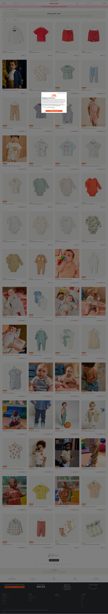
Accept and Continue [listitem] (54, 110)
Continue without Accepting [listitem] (61, 93)
